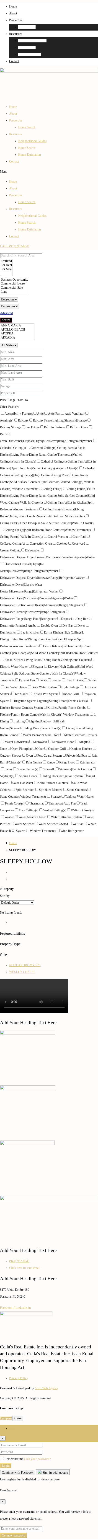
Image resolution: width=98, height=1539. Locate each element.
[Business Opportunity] (14, 280)
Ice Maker (21, 694)
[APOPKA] (17, 334)
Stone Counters (77, 789)
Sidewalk (49, 769)
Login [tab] (13, 1428)
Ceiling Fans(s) (52, 489)
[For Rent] (6, 265)
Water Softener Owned (53, 824)
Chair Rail (79, 536)
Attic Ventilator (75, 413)
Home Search (27, 27)
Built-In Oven (79, 427)
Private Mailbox (76, 755)
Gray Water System (44, 687)
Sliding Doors (28, 776)
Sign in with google (54, 1472)
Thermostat (36, 803)
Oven (29, 755)
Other (40, 748)
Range (51, 762)
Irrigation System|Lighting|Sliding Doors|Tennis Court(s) (51, 701)
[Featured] (6, 261)
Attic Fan (54, 413)
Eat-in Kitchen (30, 632)
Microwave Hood (63, 742)
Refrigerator (87, 762)
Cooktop (62, 543)
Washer (9, 817)
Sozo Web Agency (46, 1388)
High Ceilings (70, 687)
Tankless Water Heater (79, 796)
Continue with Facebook (17, 1472)
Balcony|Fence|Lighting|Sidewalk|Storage (60, 420)
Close (17, 1418)
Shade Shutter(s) (27, 769)
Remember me (14, 1459)
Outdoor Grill (57, 748)
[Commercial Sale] (14, 288)
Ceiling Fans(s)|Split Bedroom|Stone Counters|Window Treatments (48, 530)
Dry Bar (67, 625)
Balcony (23, 420)
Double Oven (49, 625)
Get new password (13, 1535)
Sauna (8, 769)
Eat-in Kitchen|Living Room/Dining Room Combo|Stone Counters (47, 660)
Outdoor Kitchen (81, 748)
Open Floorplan (21, 748)
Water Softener (24, 824)
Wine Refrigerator (72, 831)
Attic (40, 413)
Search (6, 320)
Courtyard (78, 543)
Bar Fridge (32, 427)
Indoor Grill (71, 694)
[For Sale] (6, 269)
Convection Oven (41, 543)
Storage (56, 796)
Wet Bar (77, 824)
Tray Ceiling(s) (29, 810)
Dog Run (82, 619)
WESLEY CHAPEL (22, 972)
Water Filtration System (66, 817)
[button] (49, 171)
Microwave (40, 742)
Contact (14, 61)
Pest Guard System (49, 755)
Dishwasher (32, 550)
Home (13, 6)
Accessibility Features (19, 413)
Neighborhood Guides (32, 40)
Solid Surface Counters (53, 783)
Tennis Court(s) (15, 803)
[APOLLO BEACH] (17, 330)
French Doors (74, 680)
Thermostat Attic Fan (62, 803)
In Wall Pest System (46, 694)
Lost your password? (37, 1459)
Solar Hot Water (22, 783)
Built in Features (54, 427)
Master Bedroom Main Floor (41, 735)
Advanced (6, 313)
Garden (92, 680)
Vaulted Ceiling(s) (54, 810)
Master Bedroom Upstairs (80, 735)
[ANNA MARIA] (17, 326)
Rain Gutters (34, 762)
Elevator (37, 666)
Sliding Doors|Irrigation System (62, 776)
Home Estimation (29, 54)
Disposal (66, 619)
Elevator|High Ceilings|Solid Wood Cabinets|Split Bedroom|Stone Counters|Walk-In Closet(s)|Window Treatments (46, 673)
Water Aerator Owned (32, 817)
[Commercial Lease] (14, 284)
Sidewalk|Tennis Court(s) (75, 769)
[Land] (14, 292)
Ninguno (84, 742)
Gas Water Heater (16, 687)
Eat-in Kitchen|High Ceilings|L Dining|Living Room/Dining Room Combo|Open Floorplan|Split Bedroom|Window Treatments (42, 639)
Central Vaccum (58, 536)
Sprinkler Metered (50, 789)
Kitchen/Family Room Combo (66, 707)
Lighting (19, 721)
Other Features (9, 407)
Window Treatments (43, 831)
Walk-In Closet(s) (82, 810)
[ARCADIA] (17, 338)
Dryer (81, 625)
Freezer (56, 680)
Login (6, 1465)
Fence (43, 680)
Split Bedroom (24, 789)
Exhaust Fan (27, 680)
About (13, 13)
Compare (6, 1418)
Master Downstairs (16, 742)
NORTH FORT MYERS (25, 965)
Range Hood (67, 762)
